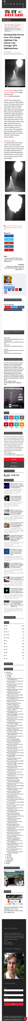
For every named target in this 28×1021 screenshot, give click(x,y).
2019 (7, 862)
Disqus (14, 307)
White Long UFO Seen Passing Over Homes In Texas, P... (15, 701)
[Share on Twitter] (9, 239)
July (8, 675)
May (8, 854)
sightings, (10, 54)
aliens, (9, 53)
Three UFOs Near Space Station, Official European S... (14, 822)
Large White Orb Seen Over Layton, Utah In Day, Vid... (15, 770)
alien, (6, 53)
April (8, 856)
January (9, 860)
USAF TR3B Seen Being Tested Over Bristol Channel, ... (14, 723)
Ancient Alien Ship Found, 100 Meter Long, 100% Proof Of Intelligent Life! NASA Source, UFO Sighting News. (16, 538)
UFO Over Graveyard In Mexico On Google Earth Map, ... (14, 836)
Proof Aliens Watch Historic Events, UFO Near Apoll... (15, 827)
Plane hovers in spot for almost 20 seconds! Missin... (14, 736)
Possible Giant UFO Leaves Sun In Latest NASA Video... (14, 679)
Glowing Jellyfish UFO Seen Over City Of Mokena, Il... (14, 841)
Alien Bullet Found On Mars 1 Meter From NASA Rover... (13, 838)
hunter (18, 24)
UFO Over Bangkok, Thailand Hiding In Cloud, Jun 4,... (15, 803)
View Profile (10, 287)
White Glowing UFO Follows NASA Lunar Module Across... (14, 698)
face (6, 640)
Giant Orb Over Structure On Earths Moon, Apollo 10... (13, 833)
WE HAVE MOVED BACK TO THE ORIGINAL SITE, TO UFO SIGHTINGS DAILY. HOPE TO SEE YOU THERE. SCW (16, 603)
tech (9, 27)
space (6, 27)
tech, (17, 54)
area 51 (7, 631)
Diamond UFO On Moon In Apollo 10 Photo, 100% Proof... (15, 830)
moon (6, 646)
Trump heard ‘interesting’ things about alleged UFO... (14, 734)
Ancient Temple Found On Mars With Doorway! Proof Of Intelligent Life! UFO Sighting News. (17, 524)
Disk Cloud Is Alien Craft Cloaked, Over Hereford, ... (14, 687)
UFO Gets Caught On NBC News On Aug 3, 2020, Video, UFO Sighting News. (17, 578)
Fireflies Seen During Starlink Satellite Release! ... (13, 819)
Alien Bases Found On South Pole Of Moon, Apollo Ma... (14, 690)
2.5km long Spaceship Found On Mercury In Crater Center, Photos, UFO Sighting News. (16, 498)
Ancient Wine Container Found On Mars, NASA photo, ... (14, 811)
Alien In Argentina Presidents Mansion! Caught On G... (13, 703)
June (8, 676)
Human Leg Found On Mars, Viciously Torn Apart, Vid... (13, 814)
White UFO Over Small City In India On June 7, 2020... (15, 805)
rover (6, 658)
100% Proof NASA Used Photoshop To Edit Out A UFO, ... (15, 816)
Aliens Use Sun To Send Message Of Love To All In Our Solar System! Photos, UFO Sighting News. (17, 485)
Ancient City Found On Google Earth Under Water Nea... (13, 792)
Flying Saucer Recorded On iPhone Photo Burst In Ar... (14, 783)
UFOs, (22, 54)
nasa (6, 649)
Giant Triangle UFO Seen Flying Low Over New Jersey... (15, 800)
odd (9, 25)
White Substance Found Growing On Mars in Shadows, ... (14, 789)
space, (14, 54)
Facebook (20, 307)
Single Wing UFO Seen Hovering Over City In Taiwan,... (14, 747)
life (6, 643)
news (6, 25)
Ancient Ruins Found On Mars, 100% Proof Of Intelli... (13, 692)
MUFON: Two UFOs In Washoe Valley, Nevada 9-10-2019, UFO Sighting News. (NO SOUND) (16, 512)
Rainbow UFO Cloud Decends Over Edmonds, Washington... (14, 728)
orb (6, 655)
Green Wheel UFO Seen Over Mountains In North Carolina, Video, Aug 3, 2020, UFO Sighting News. (16, 590)
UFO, (20, 54)
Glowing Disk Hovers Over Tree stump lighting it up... (14, 712)
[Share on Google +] (9, 243)
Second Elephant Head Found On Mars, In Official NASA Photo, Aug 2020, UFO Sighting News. (17, 565)
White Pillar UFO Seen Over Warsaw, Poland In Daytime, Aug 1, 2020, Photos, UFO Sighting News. (16, 552)
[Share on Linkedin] (9, 246)
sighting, (6, 54)
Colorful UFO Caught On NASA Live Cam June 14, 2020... (15, 764)
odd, (20, 53)
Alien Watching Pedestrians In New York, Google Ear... (15, 753)
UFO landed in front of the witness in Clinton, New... (14, 720)
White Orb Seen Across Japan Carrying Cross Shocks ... (13, 742)
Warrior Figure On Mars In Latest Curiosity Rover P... (14, 725)
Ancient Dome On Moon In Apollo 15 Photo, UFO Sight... (14, 852)
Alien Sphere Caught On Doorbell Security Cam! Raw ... (14, 731)
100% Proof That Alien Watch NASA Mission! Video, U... (15, 786)
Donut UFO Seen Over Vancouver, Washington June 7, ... (14, 808)
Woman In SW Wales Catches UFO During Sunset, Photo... (14, 844)
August (9, 673)
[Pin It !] (9, 250)
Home (6, 24)
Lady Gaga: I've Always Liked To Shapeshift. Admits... (14, 758)
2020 (7, 672)
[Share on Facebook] (9, 236)
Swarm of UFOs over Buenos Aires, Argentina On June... (14, 717)
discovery (7, 637)
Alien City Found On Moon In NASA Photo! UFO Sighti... (14, 761)
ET (15, 24)
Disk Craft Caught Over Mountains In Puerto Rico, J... (14, 681)
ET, (11, 53)
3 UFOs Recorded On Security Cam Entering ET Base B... (14, 750)
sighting (12, 25)
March (8, 857)
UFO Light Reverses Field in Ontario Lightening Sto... (13, 781)
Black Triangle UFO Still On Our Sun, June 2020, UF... (14, 849)
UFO (12, 27)
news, (17, 53)
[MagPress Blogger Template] (14, 13)
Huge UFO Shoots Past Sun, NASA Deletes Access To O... (14, 695)
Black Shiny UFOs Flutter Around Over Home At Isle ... (14, 745)
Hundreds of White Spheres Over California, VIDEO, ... (14, 709)
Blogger (8, 307)
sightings (17, 25)
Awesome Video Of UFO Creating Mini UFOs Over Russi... (14, 778)
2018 (7, 863)
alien (9, 24)
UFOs (15, 27)
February (9, 859)
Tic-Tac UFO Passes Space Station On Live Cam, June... (14, 847)
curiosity (7, 634)
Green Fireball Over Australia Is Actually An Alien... (14, 772)
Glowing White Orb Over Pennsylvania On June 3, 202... (14, 797)
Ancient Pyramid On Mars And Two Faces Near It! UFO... (14, 794)
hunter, (14, 53)
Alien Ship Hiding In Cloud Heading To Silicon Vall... (14, 756)
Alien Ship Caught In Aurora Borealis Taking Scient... (13, 825)
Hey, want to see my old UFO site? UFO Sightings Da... (14, 684)
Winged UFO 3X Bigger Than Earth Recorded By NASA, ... (14, 714)
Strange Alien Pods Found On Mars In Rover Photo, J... (14, 775)
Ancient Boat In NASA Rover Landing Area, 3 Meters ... (13, 706)
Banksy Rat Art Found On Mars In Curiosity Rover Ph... (14, 767)
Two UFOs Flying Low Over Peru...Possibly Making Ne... (13, 739)
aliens (13, 24)
